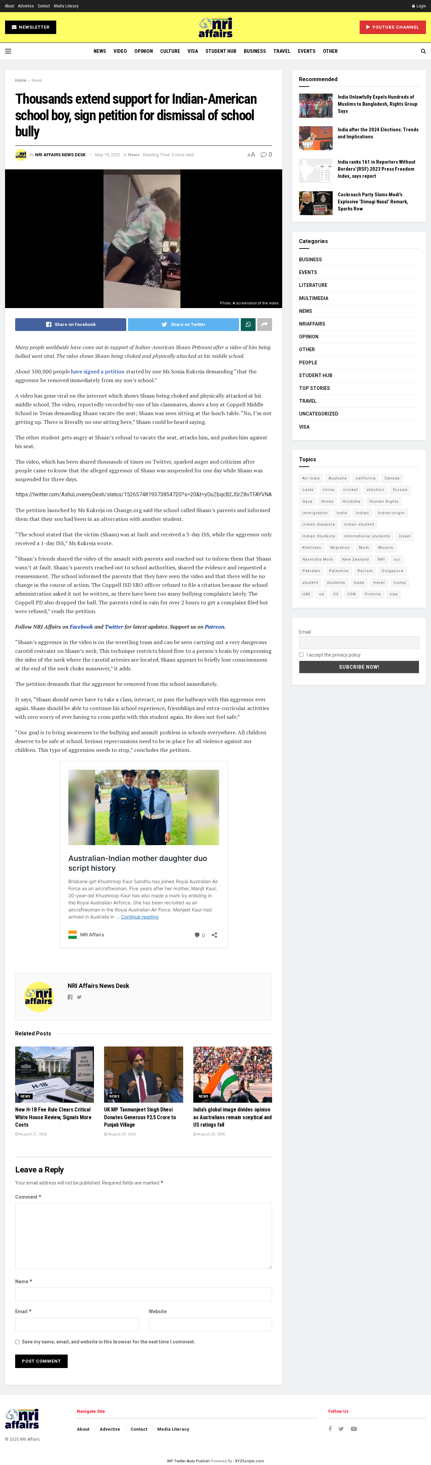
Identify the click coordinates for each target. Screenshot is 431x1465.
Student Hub (220, 51)
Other (330, 51)
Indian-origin (391, 513)
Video (120, 51)
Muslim (386, 547)
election (375, 490)
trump (400, 582)
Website (158, 1311)
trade (359, 582)
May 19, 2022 (107, 154)
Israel (405, 536)
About (9, 6)
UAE (306, 594)
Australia (338, 478)
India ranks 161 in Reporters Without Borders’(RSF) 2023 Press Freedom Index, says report (377, 169)
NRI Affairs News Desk (60, 154)
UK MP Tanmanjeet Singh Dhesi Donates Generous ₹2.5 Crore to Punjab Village (140, 1117)
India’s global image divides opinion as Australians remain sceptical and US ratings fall (232, 1117)
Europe (400, 490)
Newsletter (33, 27)
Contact (44, 6)
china (328, 490)
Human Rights (384, 501)
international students (367, 536)
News (100, 51)
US (336, 594)
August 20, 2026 (121, 1134)
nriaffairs (312, 324)
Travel (282, 51)
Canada (392, 478)
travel (379, 582)
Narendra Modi (317, 559)
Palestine (339, 571)
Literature (313, 285)
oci (397, 559)
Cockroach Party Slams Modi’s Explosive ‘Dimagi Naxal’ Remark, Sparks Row (373, 202)
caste (308, 490)
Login (421, 6)
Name (24, 1281)
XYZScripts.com (249, 1461)
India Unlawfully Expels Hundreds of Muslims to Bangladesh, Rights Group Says (378, 104)
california (366, 478)
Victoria (373, 594)
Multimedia (313, 298)
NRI (381, 559)
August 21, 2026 (32, 1134)
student (310, 582)
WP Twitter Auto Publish (188, 1461)
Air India (311, 478)
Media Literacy (66, 6)
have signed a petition (98, 371)
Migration (340, 547)
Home (20, 80)
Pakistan (311, 571)
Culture (170, 51)
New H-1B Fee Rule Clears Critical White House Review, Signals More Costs (53, 1117)
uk (321, 594)
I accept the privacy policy (333, 655)
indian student (359, 524)
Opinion (143, 51)
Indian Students (318, 536)
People (308, 362)
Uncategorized (318, 414)
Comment (28, 1197)
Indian (362, 513)
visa (394, 594)
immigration (315, 513)
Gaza (307, 501)
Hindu (327, 501)
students (336, 582)
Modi (364, 547)
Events (307, 51)
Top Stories (314, 388)
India (342, 513)
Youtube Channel (395, 27)
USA (351, 594)
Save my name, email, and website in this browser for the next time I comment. (108, 1341)
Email (23, 1311)
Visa (193, 51)
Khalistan (312, 547)
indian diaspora (318, 524)
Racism (365, 571)
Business (255, 51)
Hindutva (351, 501)
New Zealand (355, 559)
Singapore (392, 571)
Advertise (26, 6)
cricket (350, 490)
